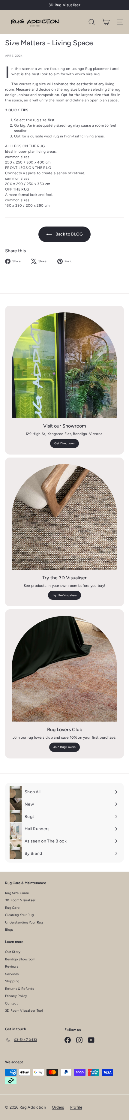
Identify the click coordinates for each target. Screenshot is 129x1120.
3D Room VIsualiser (20, 900)
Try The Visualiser (64, 595)
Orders (58, 1107)
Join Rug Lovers (64, 747)
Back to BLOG (69, 234)
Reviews (11, 966)
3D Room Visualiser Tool (24, 1011)
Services (12, 974)
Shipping (12, 981)
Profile (76, 1107)
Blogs (9, 930)
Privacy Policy (16, 996)
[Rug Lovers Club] (64, 669)
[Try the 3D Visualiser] (64, 517)
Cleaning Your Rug (19, 915)
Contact (11, 1003)
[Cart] (106, 22)
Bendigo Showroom (20, 959)
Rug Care (12, 908)
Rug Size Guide (17, 893)
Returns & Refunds (19, 989)
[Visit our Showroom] (64, 365)
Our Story (13, 952)
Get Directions (64, 443)
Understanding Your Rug (24, 922)
